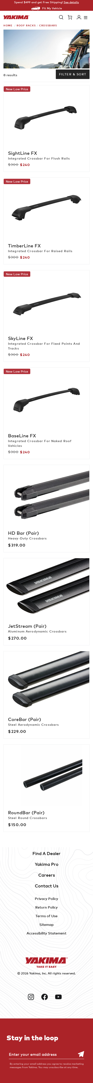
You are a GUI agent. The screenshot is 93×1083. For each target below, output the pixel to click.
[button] (61, 17)
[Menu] (86, 17)
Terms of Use (46, 916)
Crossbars (48, 25)
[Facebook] (46, 997)
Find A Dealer (46, 853)
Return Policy (46, 907)
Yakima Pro (46, 864)
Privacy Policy (46, 898)
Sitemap (46, 924)
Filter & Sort (72, 74)
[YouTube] (60, 997)
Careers (46, 875)
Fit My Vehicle (52, 8)
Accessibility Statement (46, 933)
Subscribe (78, 1054)
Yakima (34, 973)
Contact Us (46, 886)
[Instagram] (33, 997)
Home (7, 25)
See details (71, 2)
